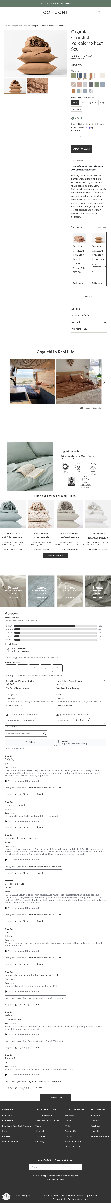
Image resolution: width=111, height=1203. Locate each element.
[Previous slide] (100, 227)
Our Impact (7, 1121)
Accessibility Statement (88, 1195)
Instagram (95, 1115)
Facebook (95, 1126)
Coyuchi (15, 1195)
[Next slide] (104, 227)
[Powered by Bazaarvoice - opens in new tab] (90, 408)
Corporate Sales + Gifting (47, 1121)
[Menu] (3, 12)
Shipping (69, 1136)
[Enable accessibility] (6, 1196)
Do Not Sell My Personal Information (70, 1199)
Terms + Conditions (51, 1195)
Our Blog (39, 1141)
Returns (68, 1121)
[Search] (99, 12)
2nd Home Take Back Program (16, 1126)
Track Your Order (73, 1141)
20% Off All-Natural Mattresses (55, 3)
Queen (92, 102)
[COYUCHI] (55, 12)
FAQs (67, 1126)
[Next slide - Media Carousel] (104, 382)
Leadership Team (10, 1141)
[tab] (86, 296)
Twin (75, 102)
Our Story (7, 1115)
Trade (38, 1126)
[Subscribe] (78, 1167)
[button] (107, 12)
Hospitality (40, 1131)
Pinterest (95, 1121)
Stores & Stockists (43, 1115)
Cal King (77, 109)
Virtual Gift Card (73, 1146)
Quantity (75, 130)
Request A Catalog (100, 1136)
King (102, 102)
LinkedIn (95, 1131)
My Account (70, 1115)
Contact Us (70, 1131)
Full (83, 102)
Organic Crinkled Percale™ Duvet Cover (78, 255)
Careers (6, 1136)
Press (5, 1131)
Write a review (77, 59)
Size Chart (89, 98)
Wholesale (40, 1136)
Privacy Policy (68, 1195)
